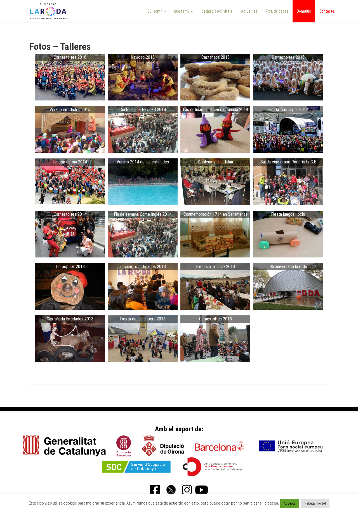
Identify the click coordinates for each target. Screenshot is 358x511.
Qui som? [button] (155, 11)
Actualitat (249, 11)
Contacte (326, 11)
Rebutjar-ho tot (315, 503)
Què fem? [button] (182, 11)
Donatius (304, 11)
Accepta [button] (290, 503)
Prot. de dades (276, 11)
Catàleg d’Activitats (217, 11)
